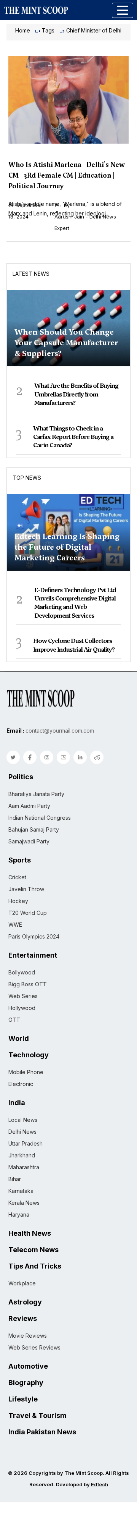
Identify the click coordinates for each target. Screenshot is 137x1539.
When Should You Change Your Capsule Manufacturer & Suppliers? (66, 343)
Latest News (31, 273)
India (16, 1102)
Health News (29, 1233)
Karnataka (20, 1191)
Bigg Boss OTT (27, 984)
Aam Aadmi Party (29, 806)
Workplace (22, 1283)
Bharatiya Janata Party (36, 794)
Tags (48, 30)
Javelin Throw (26, 889)
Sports (19, 860)
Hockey (18, 901)
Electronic (20, 1084)
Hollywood (21, 1008)
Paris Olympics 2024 (33, 936)
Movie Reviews (27, 1335)
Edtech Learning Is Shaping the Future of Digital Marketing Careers (66, 547)
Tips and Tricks (34, 1266)
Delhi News (22, 1131)
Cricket (17, 877)
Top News (27, 477)
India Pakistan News (42, 1432)
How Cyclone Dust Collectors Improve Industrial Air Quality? (74, 645)
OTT (14, 1019)
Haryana (18, 1214)
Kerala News (24, 1202)
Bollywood (21, 972)
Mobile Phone (25, 1072)
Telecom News (33, 1249)
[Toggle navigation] (122, 10)
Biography (25, 1382)
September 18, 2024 (25, 211)
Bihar (14, 1179)
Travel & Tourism (37, 1415)
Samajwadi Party (28, 841)
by (85, 216)
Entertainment (32, 955)
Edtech (99, 1484)
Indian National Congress (39, 817)
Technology (28, 1055)
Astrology (25, 1302)
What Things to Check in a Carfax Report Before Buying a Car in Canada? (73, 437)
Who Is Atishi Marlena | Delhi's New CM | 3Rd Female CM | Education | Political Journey (66, 175)
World (18, 1038)
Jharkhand (21, 1155)
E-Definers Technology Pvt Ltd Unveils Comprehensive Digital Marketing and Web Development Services (75, 603)
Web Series (23, 996)
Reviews (22, 1318)
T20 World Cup (27, 912)
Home (22, 30)
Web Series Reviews (34, 1347)
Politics (20, 777)
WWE (15, 924)
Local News (22, 1120)
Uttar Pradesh (25, 1143)
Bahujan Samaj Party (33, 829)
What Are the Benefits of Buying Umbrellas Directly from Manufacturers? (76, 394)
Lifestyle (23, 1399)
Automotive (28, 1366)
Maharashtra (23, 1167)
